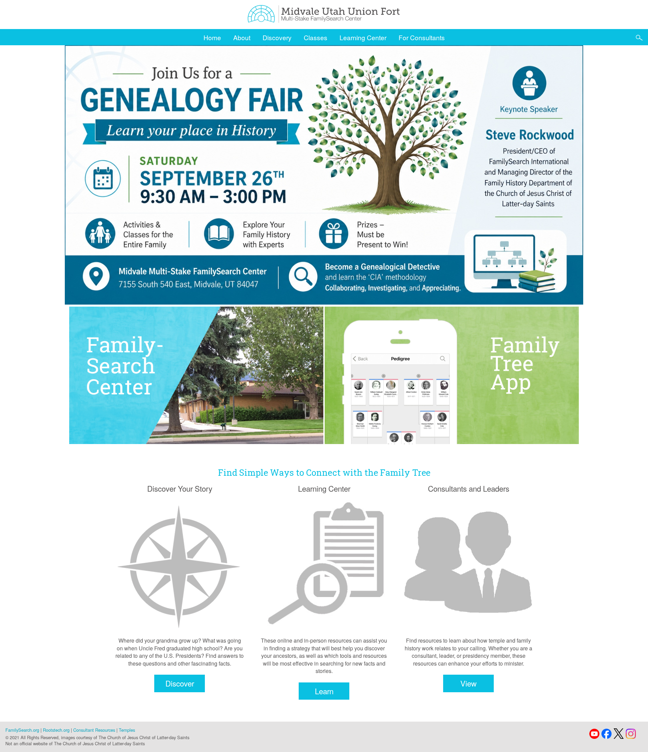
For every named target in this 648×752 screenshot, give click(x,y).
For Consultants (422, 37)
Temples (127, 730)
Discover (179, 683)
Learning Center (363, 37)
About (241, 37)
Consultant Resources (94, 730)
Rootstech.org (56, 730)
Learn (324, 690)
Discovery (277, 37)
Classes (315, 37)
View (468, 683)
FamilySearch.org (22, 730)
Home (212, 37)
